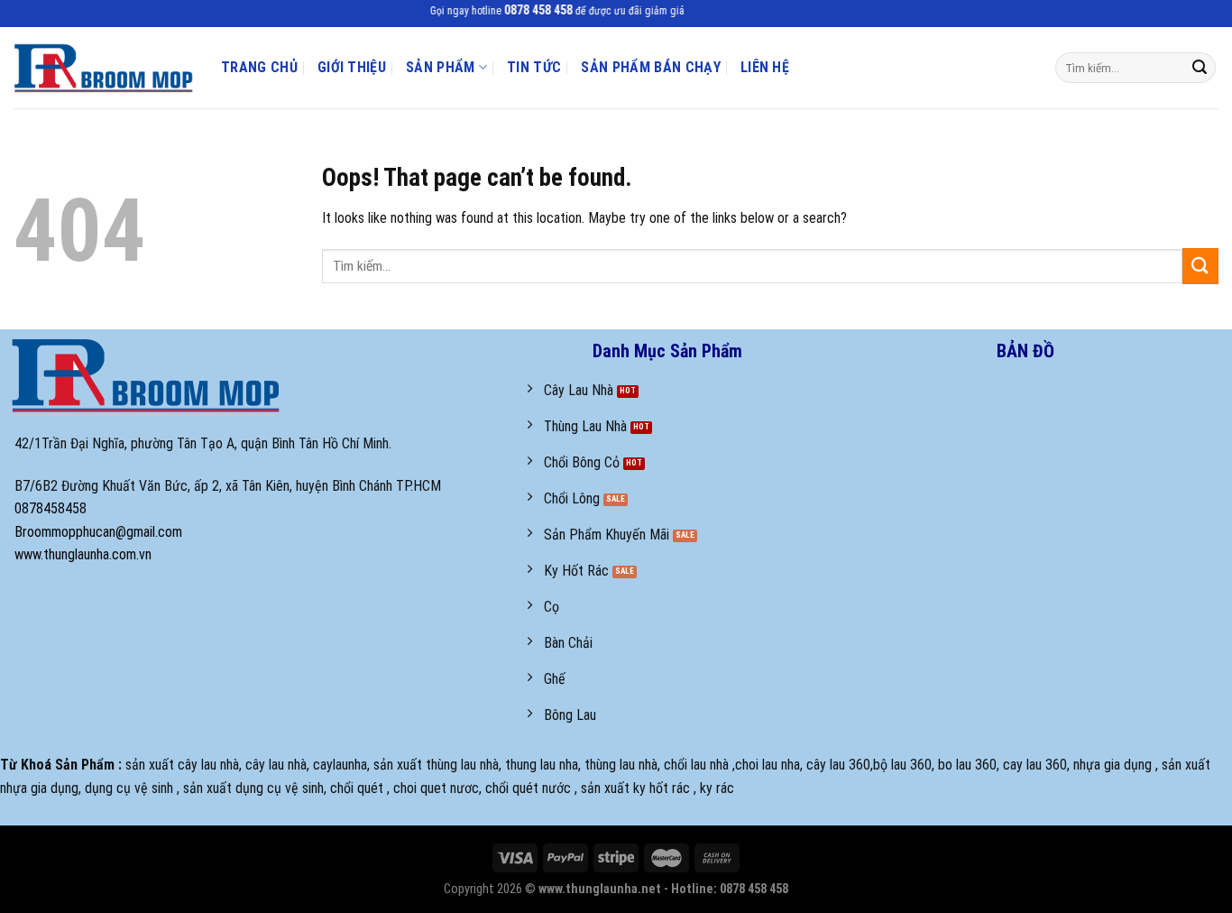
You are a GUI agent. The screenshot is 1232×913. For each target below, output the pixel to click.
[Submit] (1199, 67)
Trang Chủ (259, 67)
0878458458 (50, 508)
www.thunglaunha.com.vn (83, 554)
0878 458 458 (529, 10)
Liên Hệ (764, 67)
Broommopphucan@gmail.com (98, 531)
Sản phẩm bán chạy (650, 67)
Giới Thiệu (351, 67)
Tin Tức (534, 67)
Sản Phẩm (440, 67)
